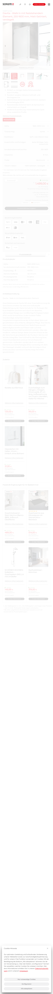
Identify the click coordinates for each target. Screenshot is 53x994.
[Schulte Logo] (8, 4)
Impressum (24, 971)
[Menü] (48, 4)
